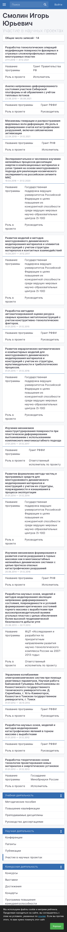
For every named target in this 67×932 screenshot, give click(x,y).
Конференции (13, 837)
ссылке (42, 916)
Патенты (10, 844)
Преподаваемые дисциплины (24, 815)
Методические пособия (20, 801)
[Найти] (45, 4)
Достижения (13, 886)
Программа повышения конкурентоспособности (21, 901)
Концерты (11, 893)
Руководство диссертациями (24, 821)
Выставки (11, 879)
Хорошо (57, 926)
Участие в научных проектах (23, 857)
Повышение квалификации (22, 808)
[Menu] (4, 4)
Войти (58, 4)
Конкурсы (11, 873)
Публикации (13, 850)
